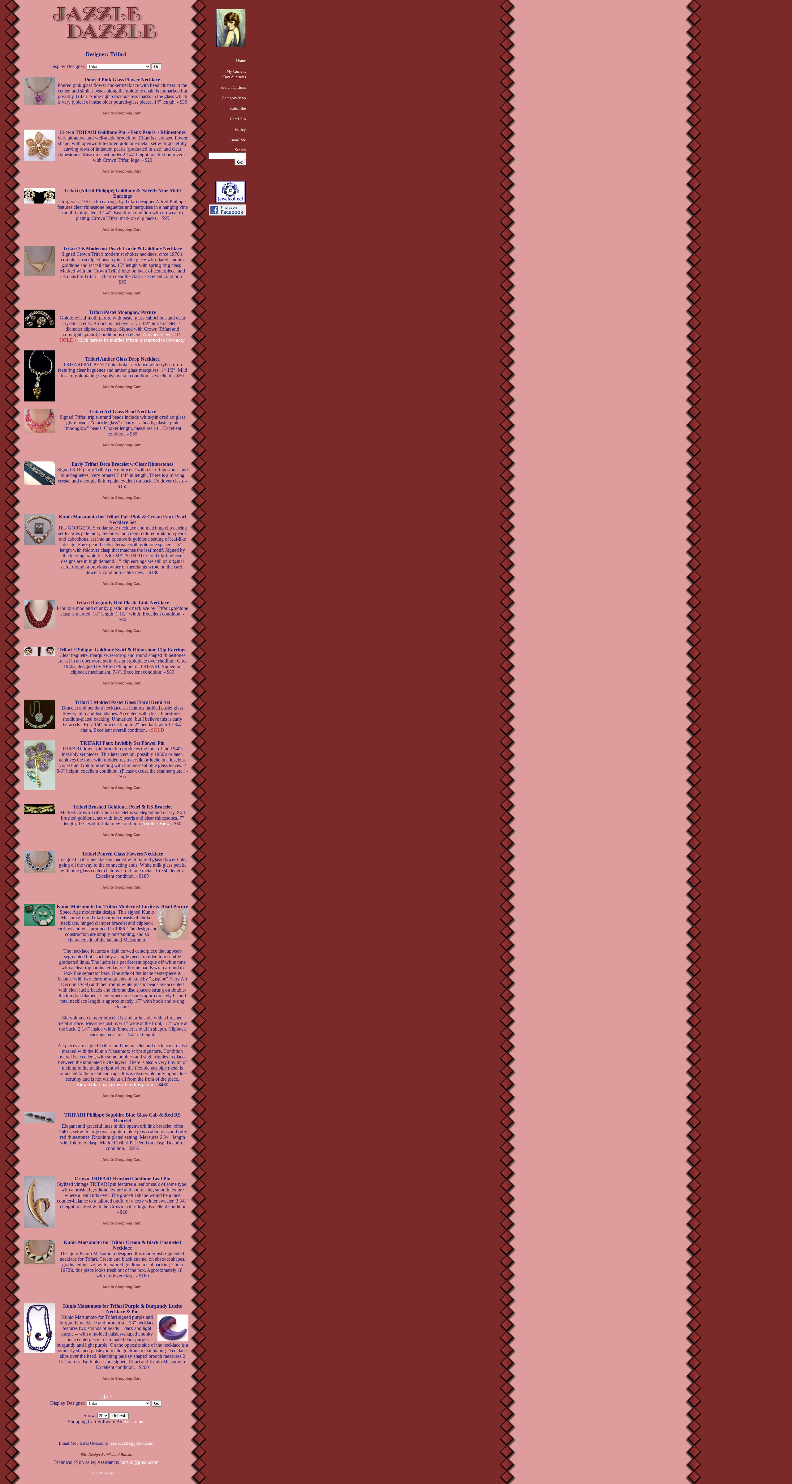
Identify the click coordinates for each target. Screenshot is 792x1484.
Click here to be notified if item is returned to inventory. (132, 340)
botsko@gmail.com (139, 1462)
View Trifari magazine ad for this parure (115, 1084)
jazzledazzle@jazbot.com (131, 1443)
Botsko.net (133, 1421)
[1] (102, 1396)
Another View (156, 334)
